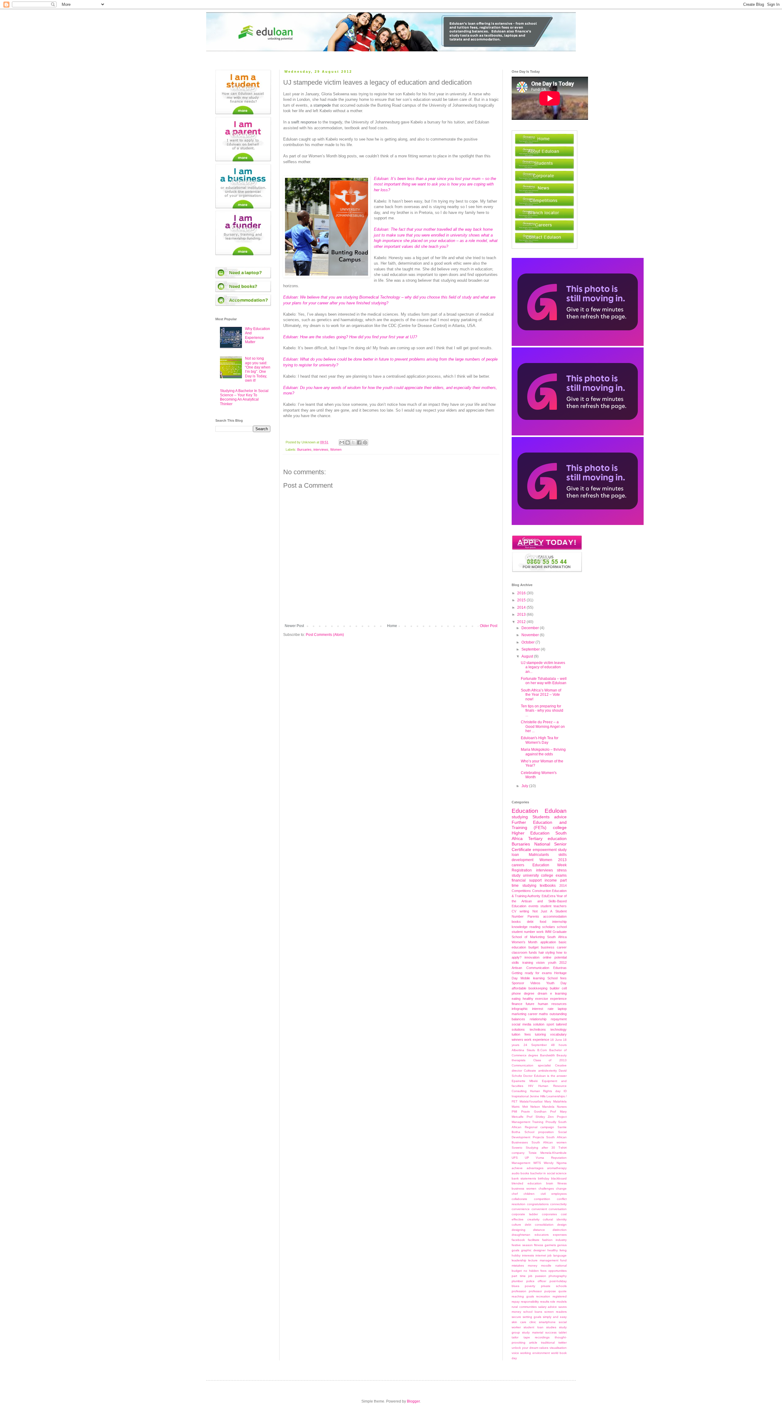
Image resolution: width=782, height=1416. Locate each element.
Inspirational (520, 1096)
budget (533, 947)
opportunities (557, 1270)
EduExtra (548, 896)
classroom (519, 952)
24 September (535, 1045)
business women (524, 1188)
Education (525, 811)
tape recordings (537, 1337)
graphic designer (533, 1250)
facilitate (533, 1240)
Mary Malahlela (555, 1101)
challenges (546, 1188)
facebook (518, 1240)
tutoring (540, 1034)
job (549, 1255)
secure (516, 1317)
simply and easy (555, 1317)
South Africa (557, 937)
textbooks (548, 885)
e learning (558, 993)
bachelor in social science (548, 1173)
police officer (536, 1281)
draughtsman (521, 1234)
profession (519, 1291)
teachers (560, 906)
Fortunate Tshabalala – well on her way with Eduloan (544, 681)
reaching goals (523, 1296)
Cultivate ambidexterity (540, 1070)
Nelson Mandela (542, 1106)
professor (535, 1291)
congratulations (538, 1204)
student (545, 906)
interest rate (542, 1009)
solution (538, 1024)
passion (540, 1276)
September (531, 649)
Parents (533, 916)
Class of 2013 (550, 1060)
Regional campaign (539, 1127)
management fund (553, 1260)
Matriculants (539, 855)
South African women (549, 1142)
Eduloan (556, 811)
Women (336, 449)
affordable (519, 988)
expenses (560, 1234)
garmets (550, 1245)
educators (542, 1234)
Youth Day (556, 983)
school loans (532, 1311)
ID (565, 1091)
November (530, 635)
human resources (552, 1004)
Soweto (517, 1147)
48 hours (559, 1045)
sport (550, 1024)
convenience (521, 1209)
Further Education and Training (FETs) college (539, 825)
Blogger (413, 1401)
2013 (522, 614)
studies (551, 1327)
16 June (556, 1039)
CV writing (520, 911)
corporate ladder (525, 1214)
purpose (550, 1291)
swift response (304, 122)
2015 (522, 600)
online (547, 957)
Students (541, 816)
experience (558, 998)
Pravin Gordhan (533, 1111)
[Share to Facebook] (359, 442)
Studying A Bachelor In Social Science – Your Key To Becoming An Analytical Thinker (244, 397)
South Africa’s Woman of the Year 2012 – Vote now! (541, 694)
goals (515, 1250)
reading (534, 927)
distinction (560, 1229)
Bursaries (304, 449)
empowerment (545, 850)
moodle (546, 1265)
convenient (539, 1209)
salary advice (547, 1306)
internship (559, 921)
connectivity (558, 1204)
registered (560, 1296)
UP (527, 1157)
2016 (522, 593)
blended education (527, 1183)
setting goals (532, 1317)
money (532, 1265)
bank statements (524, 1178)
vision (540, 962)
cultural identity (555, 1219)
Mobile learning (532, 978)
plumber (517, 1281)
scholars (548, 927)
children (529, 1193)
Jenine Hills (538, 1096)
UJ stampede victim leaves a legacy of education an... (543, 667)
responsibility (530, 1301)
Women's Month (524, 942)
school (562, 927)
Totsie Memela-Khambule (547, 1152)
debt (530, 921)
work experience (536, 1039)
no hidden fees (535, 1270)
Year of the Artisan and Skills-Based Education (539, 901)
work (540, 932)
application (548, 942)
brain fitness (556, 1183)
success (551, 1332)
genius (562, 1245)
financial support (527, 880)
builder (555, 988)
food (543, 921)
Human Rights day (545, 1091)
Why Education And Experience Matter (257, 335)
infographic (520, 1009)
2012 (522, 622)
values (543, 1347)
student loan (533, 1327)
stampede (322, 105)
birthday (543, 1178)
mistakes (518, 1265)
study (516, 875)
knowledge (520, 927)
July (525, 786)
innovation (531, 957)
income (551, 880)
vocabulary (558, 1034)
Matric (516, 1106)
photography (558, 1276)
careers (518, 865)
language (560, 1255)
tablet (563, 1332)
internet (540, 1255)
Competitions (521, 891)
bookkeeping (537, 988)
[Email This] (342, 442)
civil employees (554, 1193)
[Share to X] (353, 442)
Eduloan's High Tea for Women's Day (539, 740)
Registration (522, 870)
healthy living (557, 1250)
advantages (535, 1168)
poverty (530, 1286)
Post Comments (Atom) (325, 635)
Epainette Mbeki (525, 1081)
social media (521, 1024)
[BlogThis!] (348, 442)
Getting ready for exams (532, 973)
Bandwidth (547, 1055)
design (562, 1224)
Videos (535, 983)
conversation (558, 1209)
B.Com (542, 1050)
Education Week (549, 865)
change (561, 1188)
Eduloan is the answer (550, 1075)
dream (542, 993)
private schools (554, 1286)
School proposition (539, 1132)
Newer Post (294, 626)
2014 (522, 607)
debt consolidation (539, 1224)
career (562, 947)
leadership (519, 1260)
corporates (549, 1214)
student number (523, 932)
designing (518, 1229)
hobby (516, 1255)
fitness (538, 1245)
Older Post (488, 626)
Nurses (562, 1106)
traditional (548, 1342)
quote (562, 1291)
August (527, 656)
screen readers (555, 1311)
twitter (562, 1342)
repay (516, 1301)
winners (517, 1039)
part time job (522, 1276)
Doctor (527, 1075)
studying (520, 816)
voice (515, 1353)
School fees (557, 978)
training (527, 962)
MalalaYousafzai (531, 1101)
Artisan (517, 968)
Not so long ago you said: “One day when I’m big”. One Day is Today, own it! (257, 369)
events (533, 906)
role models (558, 1301)
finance (517, 1004)
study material (532, 1332)
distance (539, 1229)
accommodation (555, 916)
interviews (320, 449)
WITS (537, 1163)
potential (560, 957)
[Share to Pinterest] (365, 442)
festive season (522, 1245)
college (547, 875)
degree (529, 993)
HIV (530, 1086)
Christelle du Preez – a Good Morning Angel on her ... (543, 726)
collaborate (519, 1199)
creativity (533, 1219)
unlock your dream (525, 1347)
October (528, 642)
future (530, 1004)
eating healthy (522, 998)
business (547, 947)
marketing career (525, 1014)
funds (533, 952)
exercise (541, 998)
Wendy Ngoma (555, 1163)
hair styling (547, 952)
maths (543, 1014)
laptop (562, 1009)
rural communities (524, 1306)
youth (552, 962)
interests (528, 1255)
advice (560, 816)
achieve (517, 1168)
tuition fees (521, 1034)
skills (515, 962)
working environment (535, 1353)
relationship (538, 1019)
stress (562, 870)
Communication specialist (531, 1065)
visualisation (558, 1347)
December (530, 628)
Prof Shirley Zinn (540, 1116)
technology (558, 1029)
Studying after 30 (540, 1147)
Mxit (525, 1106)
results (544, 1301)
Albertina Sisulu (523, 1050)
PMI (514, 1111)
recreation (543, 1296)
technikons (538, 1029)
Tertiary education (547, 838)
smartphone (547, 1322)
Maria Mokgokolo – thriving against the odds (543, 751)
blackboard (559, 1178)
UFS (515, 1157)
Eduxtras (560, 968)
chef (515, 1193)
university (531, 875)
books (516, 921)
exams (561, 875)
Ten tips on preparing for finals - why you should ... (542, 710)
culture (516, 1224)
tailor (515, 1337)
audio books (520, 1173)
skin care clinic (524, 1322)
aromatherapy (557, 1168)
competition (542, 1199)
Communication (537, 968)
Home (392, 626)
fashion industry (554, 1240)
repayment (559, 1019)
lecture (533, 1260)
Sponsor (518, 983)
